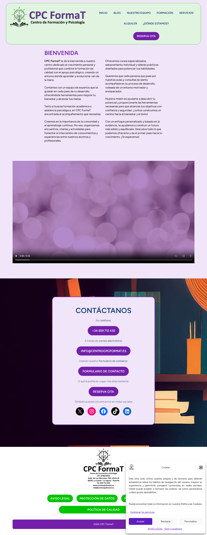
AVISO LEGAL (155, 528)
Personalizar (190, 521)
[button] (200, 467)
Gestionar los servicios (142, 512)
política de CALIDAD (103, 509)
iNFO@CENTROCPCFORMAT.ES (103, 351)
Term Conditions (173, 528)
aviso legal (60, 498)
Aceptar (140, 521)
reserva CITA (103, 391)
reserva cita (146, 36)
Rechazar (165, 521)
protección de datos (97, 498)
